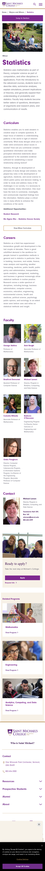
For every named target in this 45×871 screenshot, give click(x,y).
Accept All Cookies (22, 866)
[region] (22, 856)
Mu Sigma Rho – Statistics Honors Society (22, 219)
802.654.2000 (11, 771)
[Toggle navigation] (41, 5)
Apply (22, 578)
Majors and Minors (16, 12)
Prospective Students (14, 788)
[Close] (42, 845)
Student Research (11, 214)
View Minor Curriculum (22, 228)
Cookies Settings (22, 859)
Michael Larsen (29, 499)
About (5, 804)
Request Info (10, 583)
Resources (8, 781)
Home (4, 12)
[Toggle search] (34, 4)
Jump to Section (22, 18)
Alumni (6, 796)
